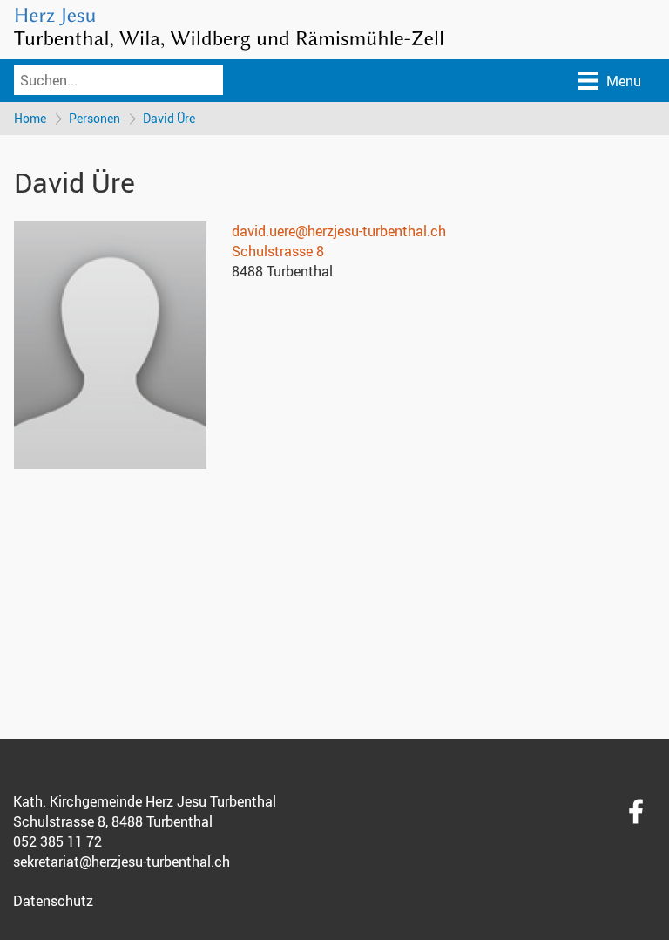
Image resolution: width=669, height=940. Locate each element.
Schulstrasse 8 (278, 251)
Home (30, 118)
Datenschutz (53, 900)
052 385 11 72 (57, 841)
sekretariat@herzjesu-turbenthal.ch (121, 861)
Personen (94, 118)
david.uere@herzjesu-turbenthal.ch (339, 231)
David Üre (169, 118)
